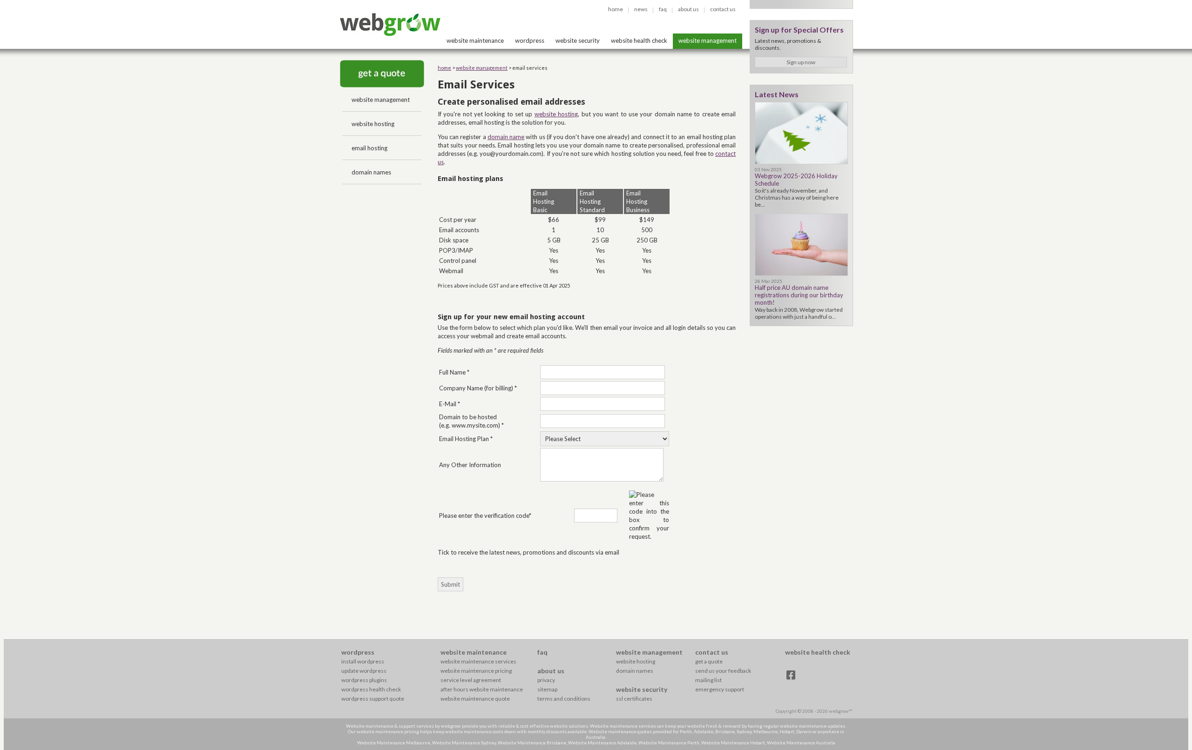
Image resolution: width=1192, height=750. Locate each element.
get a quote (709, 661)
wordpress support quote (372, 698)
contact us (723, 9)
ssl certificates (634, 698)
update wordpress (363, 670)
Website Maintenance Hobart (733, 742)
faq (663, 9)
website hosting (373, 123)
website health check (639, 40)
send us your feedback (723, 670)
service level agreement (470, 679)
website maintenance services (478, 661)
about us (688, 9)
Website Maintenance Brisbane (532, 742)
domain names (371, 172)
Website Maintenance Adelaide (602, 742)
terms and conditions (563, 698)
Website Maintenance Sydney (464, 742)
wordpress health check (371, 689)
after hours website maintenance (481, 689)
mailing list (708, 679)
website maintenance (475, 40)
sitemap (547, 689)
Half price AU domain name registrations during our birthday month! (799, 295)
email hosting (369, 148)
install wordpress (362, 661)
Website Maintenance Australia (801, 742)
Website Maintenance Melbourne (393, 742)
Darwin (804, 731)
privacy (546, 679)
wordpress (529, 40)
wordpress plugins (364, 679)
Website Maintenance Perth (668, 742)
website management (707, 40)
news (641, 9)
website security (577, 40)
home (615, 9)
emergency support (719, 689)
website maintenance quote (475, 698)
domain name (506, 137)
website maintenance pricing (476, 670)
